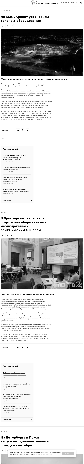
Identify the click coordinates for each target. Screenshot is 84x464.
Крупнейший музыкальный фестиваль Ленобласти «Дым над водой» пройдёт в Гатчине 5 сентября (16, 408)
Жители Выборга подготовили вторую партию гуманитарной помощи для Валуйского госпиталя (15, 179)
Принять (67, 453)
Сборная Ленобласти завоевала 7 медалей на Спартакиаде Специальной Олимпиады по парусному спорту (16, 385)
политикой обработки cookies (43, 454)
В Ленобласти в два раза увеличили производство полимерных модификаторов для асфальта (14, 158)
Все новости (7, 200)
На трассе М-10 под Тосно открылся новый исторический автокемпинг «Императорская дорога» (17, 397)
